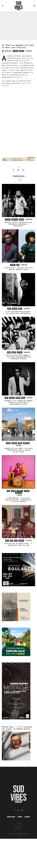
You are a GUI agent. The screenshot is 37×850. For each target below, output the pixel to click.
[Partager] (13, 170)
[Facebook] (15, 810)
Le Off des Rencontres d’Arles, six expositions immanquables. (18, 312)
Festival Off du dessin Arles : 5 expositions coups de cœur (18, 544)
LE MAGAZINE (27, 817)
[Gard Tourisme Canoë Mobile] (16, 655)
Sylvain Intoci (8, 51)
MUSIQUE (21, 219)
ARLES (9, 308)
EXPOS (15, 540)
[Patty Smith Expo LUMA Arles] (18, 161)
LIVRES (19, 443)
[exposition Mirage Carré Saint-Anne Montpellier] (16, 719)
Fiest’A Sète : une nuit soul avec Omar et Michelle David (18, 268)
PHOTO (20, 308)
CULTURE (8, 443)
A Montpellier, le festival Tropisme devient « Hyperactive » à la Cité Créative (18, 499)
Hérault (19, 77)
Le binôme (19, 817)
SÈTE (18, 265)
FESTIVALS (15, 51)
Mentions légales (11, 817)
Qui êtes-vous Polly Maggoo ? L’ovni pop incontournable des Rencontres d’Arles (18, 356)
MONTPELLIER (15, 219)
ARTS (8, 491)
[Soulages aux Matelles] (18, 586)
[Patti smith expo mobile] (16, 621)
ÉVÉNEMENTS (19, 491)
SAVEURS (21, 51)
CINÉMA (13, 352)
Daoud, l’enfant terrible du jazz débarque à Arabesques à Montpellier (18, 223)
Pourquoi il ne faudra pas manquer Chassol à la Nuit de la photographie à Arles (18, 402)
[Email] (23, 170)
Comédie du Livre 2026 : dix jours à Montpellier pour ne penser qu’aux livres (18, 450)
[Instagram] (18, 810)
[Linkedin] (22, 810)
